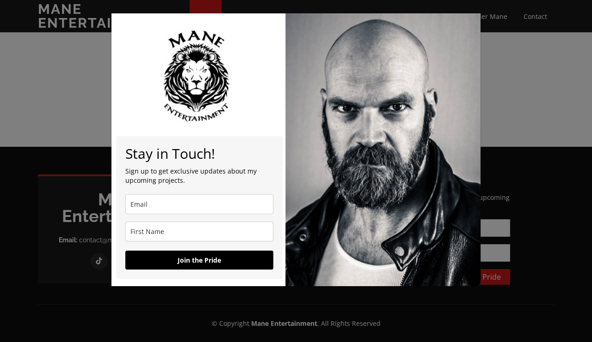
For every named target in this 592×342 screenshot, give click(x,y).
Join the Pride (199, 260)
